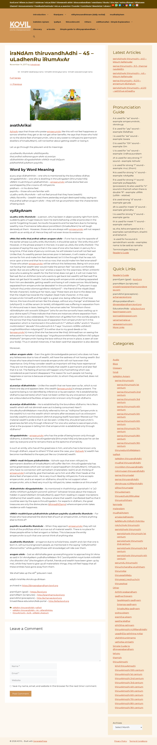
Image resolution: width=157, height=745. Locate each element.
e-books (51, 29)
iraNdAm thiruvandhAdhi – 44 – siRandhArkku (33, 610)
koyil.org (137, 279)
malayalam (119, 508)
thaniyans (58, 14)
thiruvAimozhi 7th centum (129, 699)
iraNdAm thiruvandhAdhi (23, 608)
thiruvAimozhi (72, 22)
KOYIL (20, 24)
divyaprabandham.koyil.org (127, 304)
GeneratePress (40, 741)
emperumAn (54, 131)
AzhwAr (14, 131)
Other (116, 588)
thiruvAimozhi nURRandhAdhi (131, 629)
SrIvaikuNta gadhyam (128, 608)
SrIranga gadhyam (127, 604)
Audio (116, 359)
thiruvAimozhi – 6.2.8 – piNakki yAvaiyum (31, 613)
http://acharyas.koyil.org (49, 598)
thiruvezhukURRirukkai (127, 496)
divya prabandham (82, 2)
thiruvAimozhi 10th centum (129, 670)
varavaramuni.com (122, 324)
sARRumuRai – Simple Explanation (113, 22)
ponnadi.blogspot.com (125, 316)
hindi (115, 372)
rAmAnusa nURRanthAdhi (129, 483)
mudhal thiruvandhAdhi (128, 463)
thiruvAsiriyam (122, 492)
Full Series (15, 78)
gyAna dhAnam (127, 2)
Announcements (26, 6)
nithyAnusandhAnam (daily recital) (88, 14)
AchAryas (39, 2)
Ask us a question (62, 6)
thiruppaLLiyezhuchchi (127, 579)
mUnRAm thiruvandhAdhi (129, 467)
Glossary (37, 29)
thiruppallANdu (123, 575)
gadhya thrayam (123, 596)
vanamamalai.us (121, 320)
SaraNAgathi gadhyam (129, 600)
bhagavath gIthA (64, 2)
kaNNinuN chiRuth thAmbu (129, 521)
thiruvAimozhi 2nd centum (129, 678)
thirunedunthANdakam (127, 450)
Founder (76, 6)
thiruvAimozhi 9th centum (129, 707)
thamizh (117, 657)
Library (107, 6)
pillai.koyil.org (138, 308)
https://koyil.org (38, 592)
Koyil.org (14, 2)
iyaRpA (57, 22)
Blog (115, 364)
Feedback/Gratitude (44, 6)
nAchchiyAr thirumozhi (127, 525)
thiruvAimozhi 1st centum (128, 674)
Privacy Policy (120, 741)
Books (106, 2)
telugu (116, 653)
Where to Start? (26, 2)
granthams (97, 2)
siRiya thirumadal (124, 488)
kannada (117, 504)
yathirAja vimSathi (124, 642)
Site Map (114, 2)
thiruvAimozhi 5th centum (129, 691)
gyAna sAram (122, 613)
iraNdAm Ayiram (41, 22)
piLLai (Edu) (50, 2)
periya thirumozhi (124, 380)
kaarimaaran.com (122, 311)
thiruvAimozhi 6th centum (129, 695)
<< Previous (16, 84)
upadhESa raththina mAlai (129, 633)
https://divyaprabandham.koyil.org (40, 585)
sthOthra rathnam (124, 625)
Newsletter (97, 6)
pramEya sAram (123, 617)
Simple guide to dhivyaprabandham (77, 29)
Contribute (86, 6)
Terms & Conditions (138, 741)
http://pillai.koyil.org (59, 601)
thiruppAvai (121, 583)
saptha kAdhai (122, 621)
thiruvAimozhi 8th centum (129, 703)
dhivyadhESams (57, 504)
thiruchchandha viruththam (130, 567)
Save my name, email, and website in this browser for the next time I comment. (55, 686)
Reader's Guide (121, 252)
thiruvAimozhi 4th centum (129, 687)
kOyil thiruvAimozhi (125, 666)
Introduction (39, 14)
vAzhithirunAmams (125, 638)
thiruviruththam (123, 500)
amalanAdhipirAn (124, 517)
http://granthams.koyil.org (51, 595)
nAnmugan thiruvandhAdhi (130, 471)
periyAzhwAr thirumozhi (128, 529)
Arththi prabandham (126, 592)
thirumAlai (120, 571)
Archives (117, 723)
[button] (34, 36)
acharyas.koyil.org (122, 297)
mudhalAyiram (117, 14)
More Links (118, 327)
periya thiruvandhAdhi (127, 479)
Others (87, 22)
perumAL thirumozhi (126, 563)
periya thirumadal (124, 475)
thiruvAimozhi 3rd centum (129, 682)
